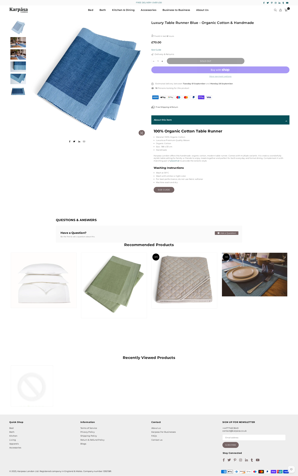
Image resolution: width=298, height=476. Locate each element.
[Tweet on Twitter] (74, 142)
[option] (88, 78)
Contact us (156, 440)
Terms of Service (88, 428)
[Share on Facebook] (69, 142)
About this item (163, 119)
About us (156, 428)
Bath (102, 10)
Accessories (148, 10)
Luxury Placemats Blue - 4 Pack (254, 268)
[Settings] (280, 10)
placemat (175, 161)
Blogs (83, 443)
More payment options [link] (220, 76)
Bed (90, 10)
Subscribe (230, 445)
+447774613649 (230, 428)
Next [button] (144, 78)
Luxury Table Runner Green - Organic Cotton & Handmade (114, 279)
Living (12, 440)
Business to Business (176, 10)
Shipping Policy (88, 436)
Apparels (14, 443)
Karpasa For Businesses (163, 432)
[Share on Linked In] (79, 142)
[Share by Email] (84, 142)
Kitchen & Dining (123, 10)
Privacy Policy (87, 432)
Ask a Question (228, 233)
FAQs (154, 436)
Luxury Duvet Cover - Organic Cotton (44, 274)
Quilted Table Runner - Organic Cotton (184, 275)
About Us (202, 10)
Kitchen (13, 436)
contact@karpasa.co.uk (234, 431)
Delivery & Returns (164, 54)
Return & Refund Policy (92, 440)
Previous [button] (32, 78)
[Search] (275, 10)
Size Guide (156, 50)
